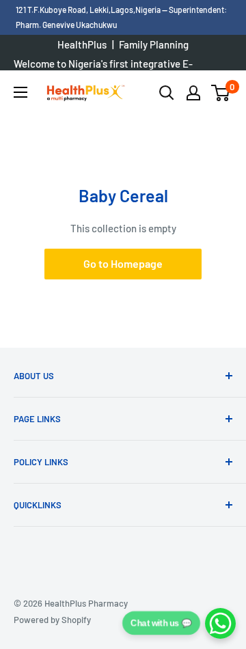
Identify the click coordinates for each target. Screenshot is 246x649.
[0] (221, 93)
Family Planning (154, 44)
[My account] (193, 92)
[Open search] (166, 92)
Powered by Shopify (52, 619)
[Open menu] (20, 92)
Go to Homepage (123, 263)
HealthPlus (82, 44)
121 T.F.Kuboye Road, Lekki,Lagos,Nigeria (89, 9)
